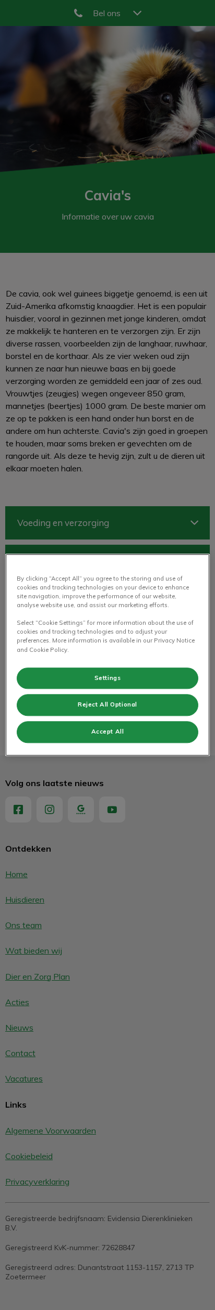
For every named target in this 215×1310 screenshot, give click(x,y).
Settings (107, 678)
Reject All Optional (107, 705)
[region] (107, 655)
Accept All (107, 732)
